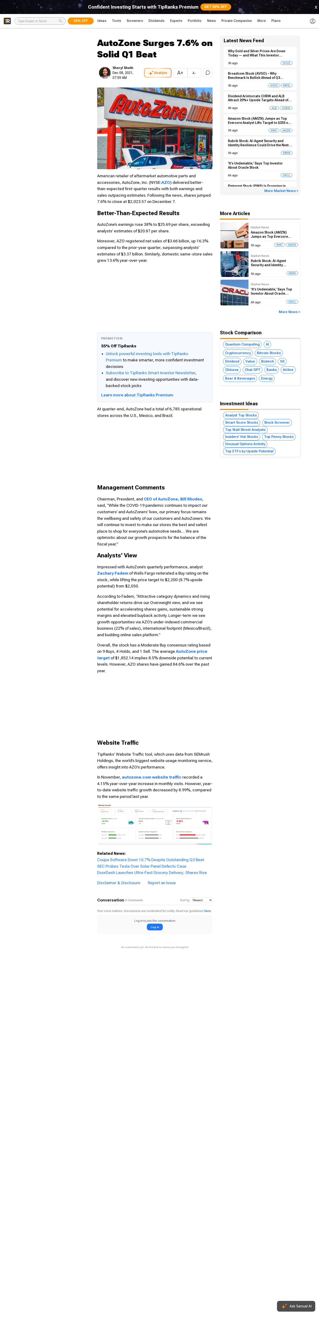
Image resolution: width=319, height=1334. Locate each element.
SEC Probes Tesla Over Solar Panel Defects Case (141, 866)
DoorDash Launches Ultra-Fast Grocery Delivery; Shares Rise (152, 872)
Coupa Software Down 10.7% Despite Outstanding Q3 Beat (150, 859)
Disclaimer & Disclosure (118, 882)
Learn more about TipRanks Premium (137, 395)
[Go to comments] (208, 72)
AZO (165, 182)
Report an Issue (162, 882)
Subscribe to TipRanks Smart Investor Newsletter (150, 372)
